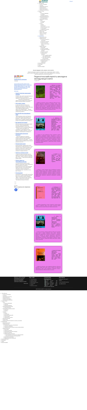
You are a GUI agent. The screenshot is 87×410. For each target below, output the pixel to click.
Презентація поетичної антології (22, 134)
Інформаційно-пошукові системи (9, 308)
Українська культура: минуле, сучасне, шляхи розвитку (45, 43)
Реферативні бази (43, 38)
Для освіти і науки (20, 103)
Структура (41, 5)
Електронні (43, 21)
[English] (15, 76)
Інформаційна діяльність (44, 6)
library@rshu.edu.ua (65, 282)
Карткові (42, 22)
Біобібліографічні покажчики (9, 333)
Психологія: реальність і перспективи (11, 324)
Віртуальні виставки (43, 30)
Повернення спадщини (20, 79)
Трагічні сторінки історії (22, 152)
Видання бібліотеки (43, 46)
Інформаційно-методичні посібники (10, 331)
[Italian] (19, 76)
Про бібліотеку (41, 3)
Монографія (43, 47)
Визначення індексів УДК (8, 315)
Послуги (41, 23)
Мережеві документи (44, 15)
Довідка (42, 24)
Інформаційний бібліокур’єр (44, 16)
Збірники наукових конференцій (10, 337)
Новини (39, 65)
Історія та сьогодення (43, 4)
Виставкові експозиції (21, 122)
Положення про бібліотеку (7, 299)
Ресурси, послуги (41, 11)
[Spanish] (21, 76)
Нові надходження (7, 307)
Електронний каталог (41, 63)
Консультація (43, 25)
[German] (18, 76)
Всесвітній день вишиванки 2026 (23, 114)
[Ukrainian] (22, 76)
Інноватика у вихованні (45, 41)
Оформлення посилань (45, 29)
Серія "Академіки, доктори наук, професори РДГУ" (14, 334)
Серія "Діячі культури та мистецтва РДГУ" (13, 335)
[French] (16, 76)
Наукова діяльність (43, 7)
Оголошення (19, 173)
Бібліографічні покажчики (45, 59)
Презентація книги (21, 143)
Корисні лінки (42, 31)
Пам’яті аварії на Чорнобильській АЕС (21, 161)
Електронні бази (33, 281)
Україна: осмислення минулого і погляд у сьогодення (43, 33)
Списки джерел (43, 28)
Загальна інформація (44, 13)
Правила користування (7, 298)
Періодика (43, 14)
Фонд (40, 12)
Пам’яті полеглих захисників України (23, 93)
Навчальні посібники (44, 48)
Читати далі (16, 91)
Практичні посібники (44, 51)
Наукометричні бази (43, 37)
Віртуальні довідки (41, 66)
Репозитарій (40, 64)
